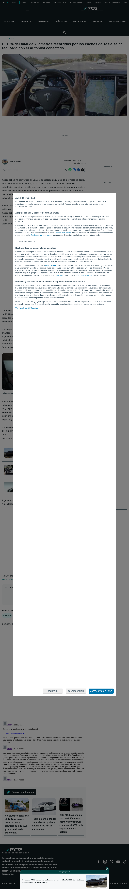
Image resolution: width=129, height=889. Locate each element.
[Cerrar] (107, 868)
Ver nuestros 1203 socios (26, 308)
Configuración (76, 691)
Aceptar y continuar (101, 691)
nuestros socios (52, 265)
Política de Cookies (63, 233)
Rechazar (53, 691)
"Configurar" (59, 275)
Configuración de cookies (41, 235)
